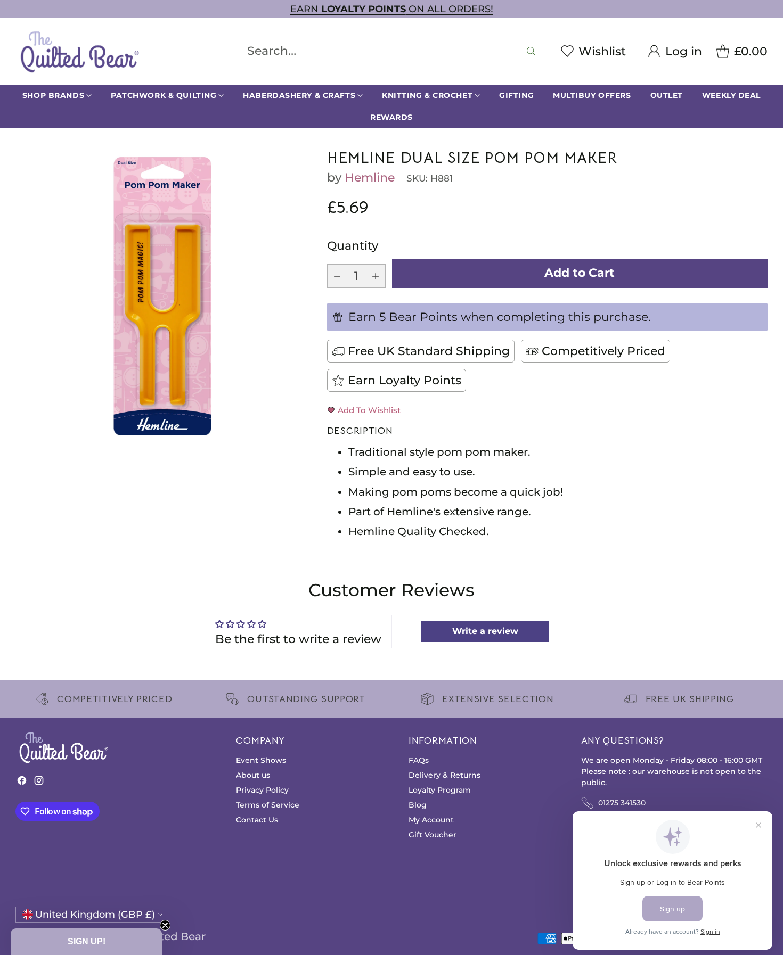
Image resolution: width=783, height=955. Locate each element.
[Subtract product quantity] (337, 276)
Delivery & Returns (444, 775)
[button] (86, 941)
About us (253, 775)
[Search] (531, 51)
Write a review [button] (485, 631)
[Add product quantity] (375, 276)
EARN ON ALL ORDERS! (391, 9)
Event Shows (261, 760)
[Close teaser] (165, 925)
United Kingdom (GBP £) (95, 914)
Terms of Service (267, 805)
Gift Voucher (432, 834)
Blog (418, 805)
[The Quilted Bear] (79, 51)
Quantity (352, 245)
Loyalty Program (440, 790)
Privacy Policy (262, 790)
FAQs (419, 760)
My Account (431, 820)
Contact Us (257, 820)
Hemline (370, 177)
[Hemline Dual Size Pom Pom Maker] (162, 296)
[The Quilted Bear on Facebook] (21, 783)
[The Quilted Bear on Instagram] (38, 783)
